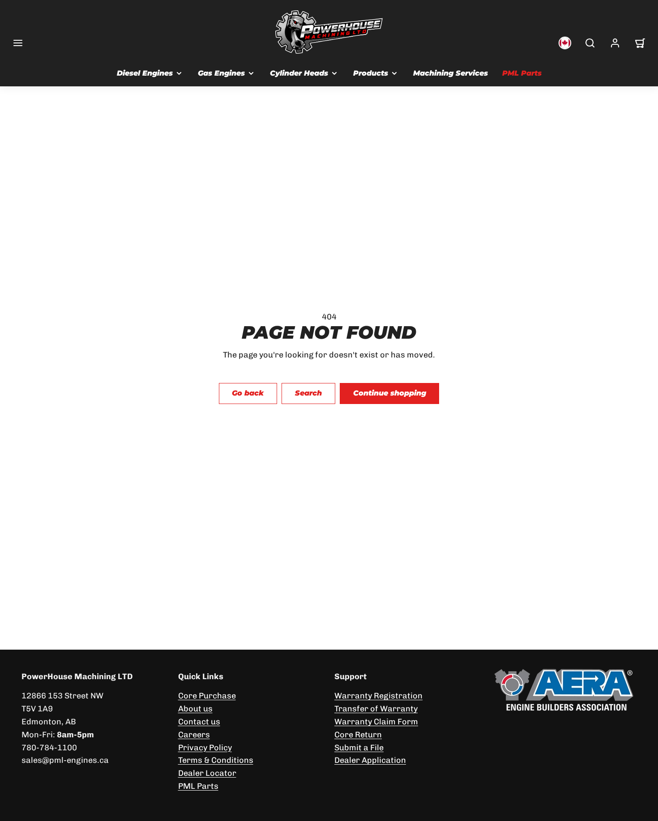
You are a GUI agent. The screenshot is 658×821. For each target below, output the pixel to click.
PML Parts (522, 73)
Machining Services (450, 73)
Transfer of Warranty (376, 709)
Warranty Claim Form (376, 722)
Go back (248, 393)
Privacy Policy (205, 748)
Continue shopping (389, 393)
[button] (18, 43)
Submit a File (359, 748)
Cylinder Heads (299, 73)
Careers (194, 735)
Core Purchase (207, 696)
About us (195, 709)
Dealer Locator (207, 773)
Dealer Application (370, 760)
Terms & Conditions (215, 760)
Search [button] (308, 393)
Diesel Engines (145, 73)
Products (370, 73)
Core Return (358, 735)
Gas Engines (221, 73)
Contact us (199, 722)
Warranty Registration (378, 696)
